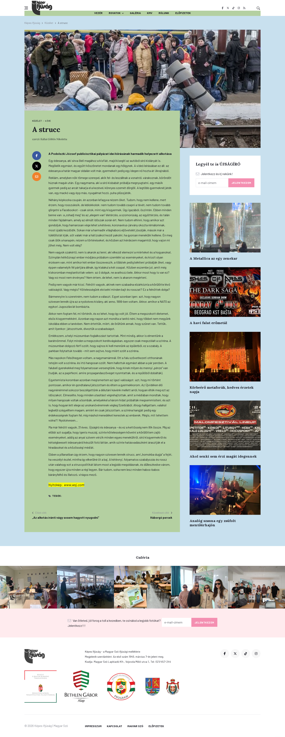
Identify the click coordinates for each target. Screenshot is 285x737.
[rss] (244, 8)
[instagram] (239, 8)
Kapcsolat (114, 726)
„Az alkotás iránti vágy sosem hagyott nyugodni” (65, 517)
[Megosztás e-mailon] (36, 176)
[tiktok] (233, 8)
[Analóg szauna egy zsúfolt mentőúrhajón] (225, 490)
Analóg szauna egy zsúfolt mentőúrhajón (213, 523)
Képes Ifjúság (32, 22)
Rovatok (115, 13)
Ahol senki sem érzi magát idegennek (223, 456)
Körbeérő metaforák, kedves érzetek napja (222, 389)
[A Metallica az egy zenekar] (225, 227)
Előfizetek (183, 13)
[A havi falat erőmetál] (225, 292)
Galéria (135, 13)
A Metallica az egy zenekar (214, 258)
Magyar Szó (135, 726)
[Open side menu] (26, 8)
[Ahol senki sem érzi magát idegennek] (225, 425)
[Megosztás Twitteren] (36, 166)
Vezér (98, 13)
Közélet (49, 22)
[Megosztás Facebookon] (36, 155)
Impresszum (93, 726)
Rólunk (164, 13)
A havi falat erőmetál (208, 323)
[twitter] (228, 8)
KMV (149, 13)
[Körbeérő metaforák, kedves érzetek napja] (225, 357)
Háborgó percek (161, 517)
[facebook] (222, 8)
